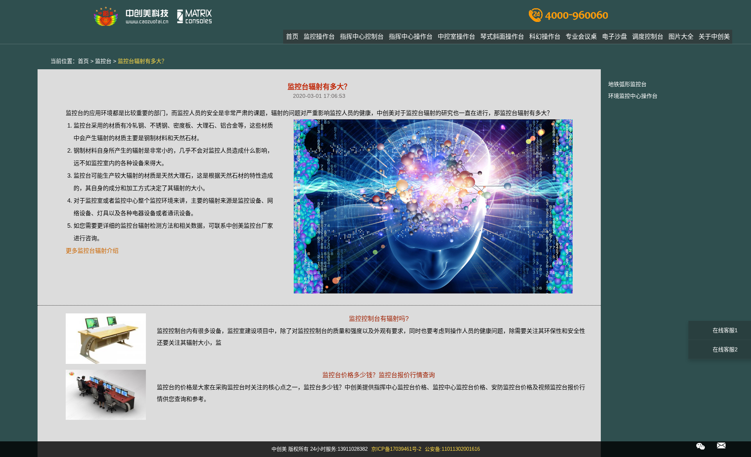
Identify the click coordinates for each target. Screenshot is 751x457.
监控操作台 (319, 36)
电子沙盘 (614, 36)
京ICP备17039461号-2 (396, 449)
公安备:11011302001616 (452, 449)
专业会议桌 (581, 36)
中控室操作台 (456, 36)
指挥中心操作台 (411, 36)
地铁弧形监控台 (627, 84)
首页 (292, 36)
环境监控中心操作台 (633, 96)
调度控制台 (647, 36)
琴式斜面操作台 (502, 36)
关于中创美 (714, 36)
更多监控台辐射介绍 (92, 250)
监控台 (103, 61)
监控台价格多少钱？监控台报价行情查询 (378, 375)
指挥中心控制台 (362, 36)
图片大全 (681, 36)
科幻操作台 (545, 36)
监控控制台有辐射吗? (379, 318)
